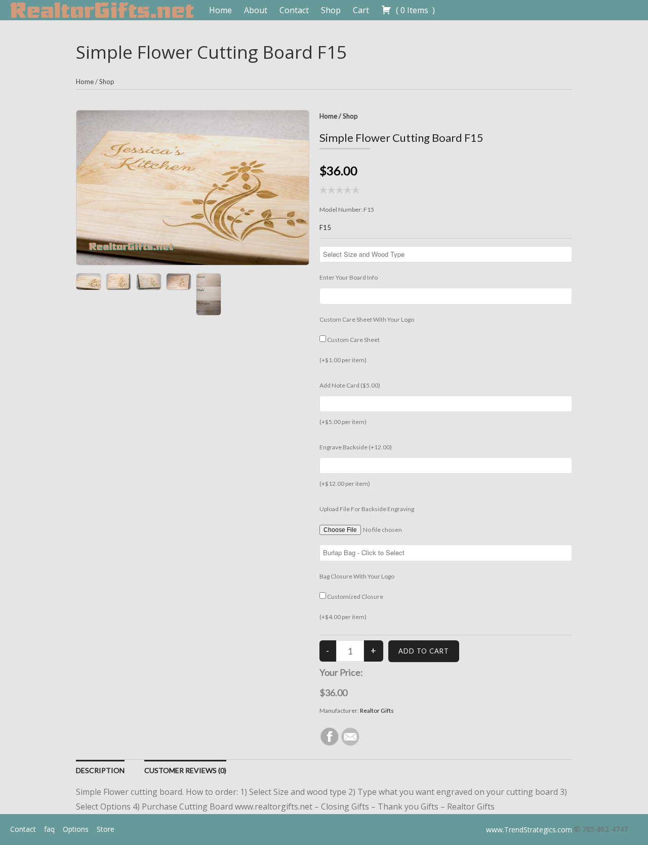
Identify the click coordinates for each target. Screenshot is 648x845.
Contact (294, 10)
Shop (331, 10)
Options (76, 829)
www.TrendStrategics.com (529, 829)
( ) (414, 10)
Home (220, 10)
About (255, 10)
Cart (361, 10)
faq (49, 829)
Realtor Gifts (377, 710)
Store (105, 829)
